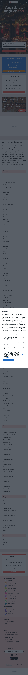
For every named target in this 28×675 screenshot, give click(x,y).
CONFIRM (8, 360)
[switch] (23, 337)
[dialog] (14, 338)
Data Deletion (6, 364)
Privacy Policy (22, 364)
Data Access (14, 364)
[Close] (25, 310)
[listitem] (14, 335)
